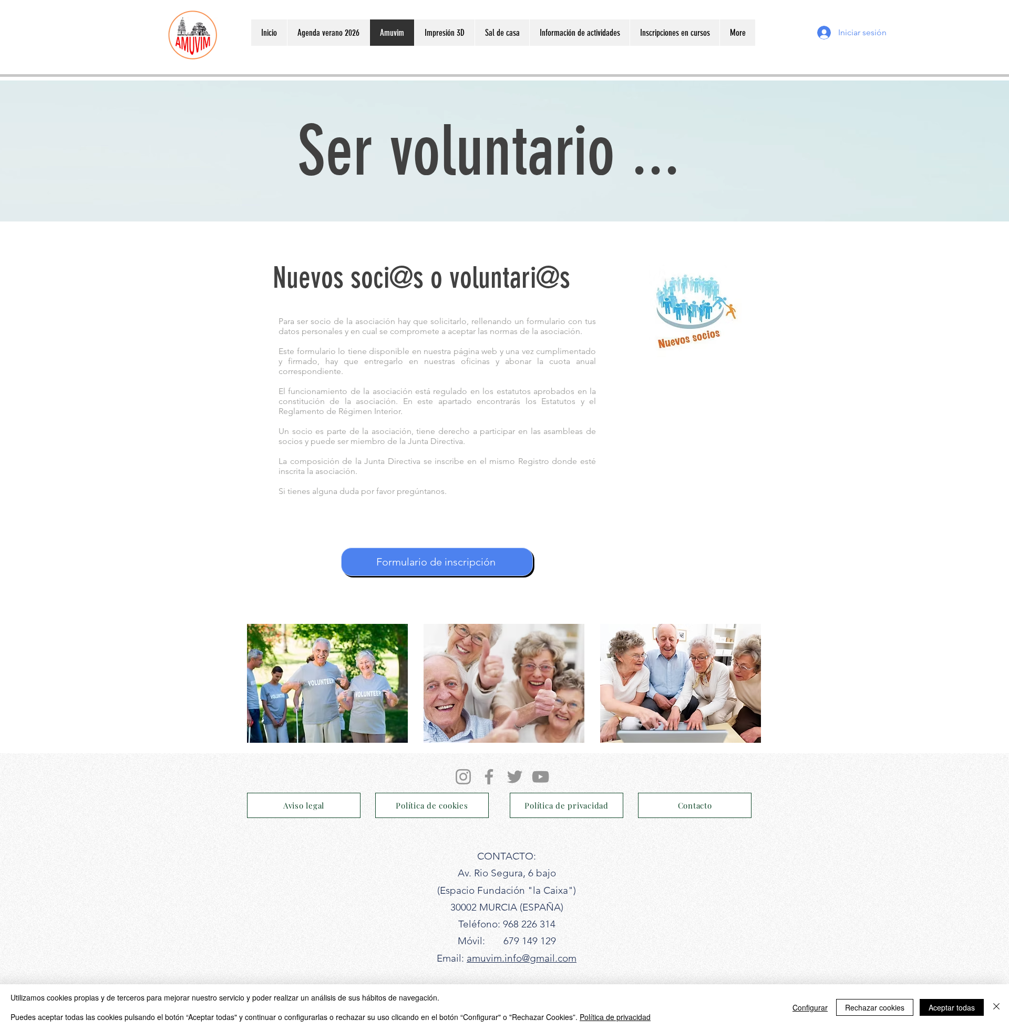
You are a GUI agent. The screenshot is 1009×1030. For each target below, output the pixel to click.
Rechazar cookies (874, 1007)
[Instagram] (463, 776)
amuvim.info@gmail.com (521, 958)
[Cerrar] (996, 1007)
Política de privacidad (615, 1017)
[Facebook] (489, 776)
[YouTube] (540, 776)
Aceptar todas (952, 1007)
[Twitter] (514, 776)
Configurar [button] (810, 1007)
